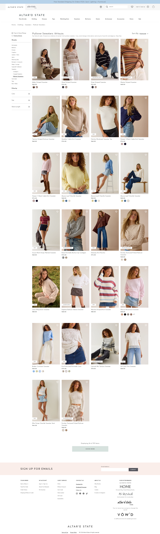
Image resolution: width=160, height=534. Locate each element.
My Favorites (42, 489)
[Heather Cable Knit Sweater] (75, 116)
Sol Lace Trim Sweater (128, 366)
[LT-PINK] (122, 144)
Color (13, 94)
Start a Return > (24, 484)
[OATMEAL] (43, 371)
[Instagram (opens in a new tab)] (77, 493)
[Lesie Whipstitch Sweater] (46, 287)
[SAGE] (69, 371)
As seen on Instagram (100, 492)
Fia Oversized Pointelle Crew (71, 366)
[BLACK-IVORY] (63, 87)
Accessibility (60, 498)
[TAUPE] (125, 260)
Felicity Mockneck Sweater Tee (101, 139)
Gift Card (60, 495)
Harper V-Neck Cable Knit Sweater (132, 139)
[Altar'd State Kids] (125, 502)
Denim (98, 19)
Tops (53, 19)
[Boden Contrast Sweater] (46, 343)
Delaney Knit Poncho (98, 253)
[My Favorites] (132, 7)
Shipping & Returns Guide (26, 492)
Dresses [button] (13, 50)
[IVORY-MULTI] (34, 87)
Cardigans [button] (15, 71)
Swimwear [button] (14, 78)
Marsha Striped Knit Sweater (101, 309)
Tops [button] (13, 81)
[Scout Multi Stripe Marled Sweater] (46, 230)
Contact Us (80, 480)
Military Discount (62, 487)
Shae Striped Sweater (69, 82)
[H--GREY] (63, 258)
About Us (98, 480)
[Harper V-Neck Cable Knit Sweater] (134, 116)
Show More (90, 449)
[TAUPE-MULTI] (37, 87)
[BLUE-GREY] (34, 371)
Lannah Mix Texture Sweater (101, 366)
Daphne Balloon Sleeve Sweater (73, 309)
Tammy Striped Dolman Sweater (43, 139)
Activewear (108, 19)
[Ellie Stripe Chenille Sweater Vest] (46, 400)
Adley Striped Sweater (40, 82)
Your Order (24, 480)
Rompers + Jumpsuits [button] (17, 62)
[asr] (125, 493)
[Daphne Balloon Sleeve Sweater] (75, 287)
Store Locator (61, 492)
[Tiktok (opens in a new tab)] (87, 493)
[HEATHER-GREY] (128, 314)
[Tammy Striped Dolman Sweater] (46, 116)
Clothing (34, 19)
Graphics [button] (14, 52)
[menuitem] (22, 19)
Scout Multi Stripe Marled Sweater (44, 253)
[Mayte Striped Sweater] (134, 59)
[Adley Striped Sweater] (46, 59)
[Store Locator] (101, 7)
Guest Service (62, 480)
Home (131, 19)
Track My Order (24, 487)
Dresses (44, 19)
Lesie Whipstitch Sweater (41, 309)
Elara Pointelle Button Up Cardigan (74, 253)
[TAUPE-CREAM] (66, 87)
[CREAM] (122, 260)
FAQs (59, 484)
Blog (96, 487)
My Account (43, 480)
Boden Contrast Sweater (40, 366)
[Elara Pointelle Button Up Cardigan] (75, 230)
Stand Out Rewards (44, 487)
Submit (133, 469)
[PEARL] (69, 201)
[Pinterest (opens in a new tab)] (83, 493)
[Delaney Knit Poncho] (105, 230)
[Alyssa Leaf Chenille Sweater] (75, 173)
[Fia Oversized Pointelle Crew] (75, 343)
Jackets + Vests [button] (15, 54)
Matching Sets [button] (15, 59)
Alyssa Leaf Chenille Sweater (71, 196)
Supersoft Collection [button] (17, 66)
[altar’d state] (15, 7)
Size (13, 100)
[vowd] (125, 514)
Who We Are (98, 484)
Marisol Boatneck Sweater (130, 309)
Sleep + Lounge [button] (15, 64)
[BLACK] (125, 314)
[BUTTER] (63, 201)
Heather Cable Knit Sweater (71, 139)
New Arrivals (22, 19)
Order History (23, 489)
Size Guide (60, 489)
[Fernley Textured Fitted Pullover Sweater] (134, 230)
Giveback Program (81, 487)
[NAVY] (125, 144)
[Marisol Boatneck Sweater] (134, 287)
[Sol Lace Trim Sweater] (134, 343)
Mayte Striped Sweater (129, 82)
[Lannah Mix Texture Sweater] (105, 343)
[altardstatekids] (31, 7)
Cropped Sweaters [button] (17, 74)
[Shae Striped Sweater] (75, 59)
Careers (96, 489)
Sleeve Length (16, 107)
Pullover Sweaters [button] (18, 76)
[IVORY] (66, 258)
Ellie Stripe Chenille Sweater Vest (43, 423)
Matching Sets (64, 19)
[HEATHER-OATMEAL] (122, 314)
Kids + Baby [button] (15, 83)
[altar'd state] (32, 15)
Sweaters (77, 19)
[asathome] (125, 485)
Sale (140, 19)
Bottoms (88, 19)
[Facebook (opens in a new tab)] (80, 493)
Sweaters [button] (14, 69)
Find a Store (18, 36)
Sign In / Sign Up (43, 484)
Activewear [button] (14, 45)
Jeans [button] (13, 57)
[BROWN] (131, 314)
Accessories (120, 19)
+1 (134, 314)
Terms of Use (65, 532)
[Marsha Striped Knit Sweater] (105, 287)
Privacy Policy (73, 532)
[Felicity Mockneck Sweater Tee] (105, 116)
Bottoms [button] (14, 47)
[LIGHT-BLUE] (66, 201)
